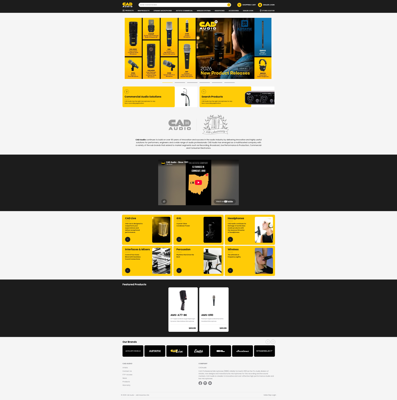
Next (273, 342)
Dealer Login (248, 11)
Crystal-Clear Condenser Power (183, 225)
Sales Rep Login (270, 395)
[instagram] (205, 383)
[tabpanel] (198, 48)
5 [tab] (217, 82)
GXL (178, 218)
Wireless (233, 249)
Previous (268, 342)
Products (129, 11)
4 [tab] (205, 82)
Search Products (212, 96)
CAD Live (130, 218)
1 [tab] (167, 82)
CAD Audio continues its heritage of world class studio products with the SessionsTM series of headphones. (237, 228)
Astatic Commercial (184, 11)
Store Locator (268, 11)
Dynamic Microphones (163, 11)
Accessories (234, 11)
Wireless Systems (204, 11)
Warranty (126, 385)
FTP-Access (127, 374)
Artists (125, 367)
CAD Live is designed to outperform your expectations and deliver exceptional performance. (134, 228)
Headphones (220, 11)
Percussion (183, 249)
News (125, 378)
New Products (143, 11)
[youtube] (210, 383)
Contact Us (127, 371)
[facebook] (200, 383)
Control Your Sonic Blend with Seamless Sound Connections (133, 257)
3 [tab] (192, 82)
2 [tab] (180, 82)
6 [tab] (229, 82)
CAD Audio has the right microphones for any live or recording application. (140, 102)
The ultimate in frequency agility (234, 256)
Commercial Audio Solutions (143, 96)
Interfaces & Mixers (137, 249)
